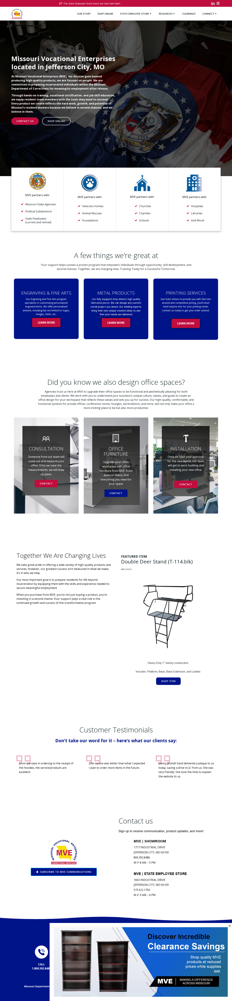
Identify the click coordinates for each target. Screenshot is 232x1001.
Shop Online (105, 13)
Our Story (84, 13)
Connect (208, 13)
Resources (165, 13)
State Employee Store (134, 13)
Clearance (189, 13)
